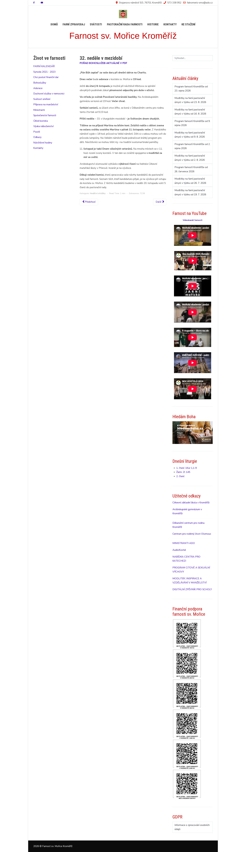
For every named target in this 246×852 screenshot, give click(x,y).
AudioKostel (179, 550)
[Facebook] (34, 2)
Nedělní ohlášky (98, 193)
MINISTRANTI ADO (183, 543)
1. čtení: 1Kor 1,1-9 (186, 468)
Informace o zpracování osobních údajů (192, 827)
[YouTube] (42, 2)
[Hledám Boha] (192, 432)
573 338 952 (174, 2)
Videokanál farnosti (192, 220)
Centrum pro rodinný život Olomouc (191, 534)
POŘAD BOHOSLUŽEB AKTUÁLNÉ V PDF (103, 63)
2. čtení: (180, 476)
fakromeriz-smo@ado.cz (200, 2)
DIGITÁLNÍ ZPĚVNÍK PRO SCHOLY (192, 589)
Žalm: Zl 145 (183, 472)
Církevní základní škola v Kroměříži (190, 502)
